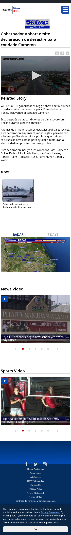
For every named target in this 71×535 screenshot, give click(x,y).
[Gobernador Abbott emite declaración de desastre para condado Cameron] (18, 190)
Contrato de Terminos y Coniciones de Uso (36, 501)
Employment (35, 473)
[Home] (22, 10)
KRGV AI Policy (35, 489)
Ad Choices (35, 477)
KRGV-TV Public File (35, 481)
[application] (35, 75)
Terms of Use (35, 497)
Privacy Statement (35, 493)
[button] (35, 75)
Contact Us (35, 485)
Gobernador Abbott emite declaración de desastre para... (17, 206)
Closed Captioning (35, 469)
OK (35, 529)
